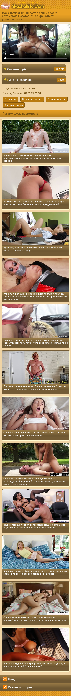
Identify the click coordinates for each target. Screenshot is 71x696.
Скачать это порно (19, 687)
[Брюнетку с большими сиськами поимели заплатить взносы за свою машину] (35, 229)
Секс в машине (57, 99)
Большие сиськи (32, 99)
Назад (11, 679)
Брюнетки (10, 99)
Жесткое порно (14, 105)
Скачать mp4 (35, 69)
